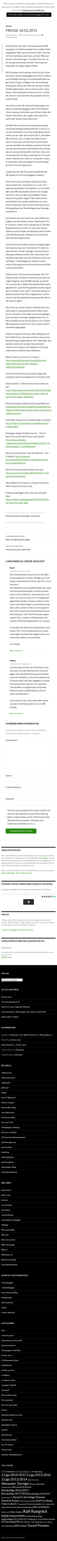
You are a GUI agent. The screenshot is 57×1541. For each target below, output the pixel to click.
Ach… (3, 1330)
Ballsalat (5, 1087)
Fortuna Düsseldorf (34, 1504)
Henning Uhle (7, 1045)
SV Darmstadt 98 (10, 1521)
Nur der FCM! (7, 1122)
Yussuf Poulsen (38, 1525)
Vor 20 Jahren (7, 1444)
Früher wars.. (7, 1355)
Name (9, 775)
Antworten (17, 651)
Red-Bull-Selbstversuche (11, 1415)
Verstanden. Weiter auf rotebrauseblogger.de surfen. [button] (29, 15)
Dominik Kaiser (10, 1500)
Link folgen (43, 858)
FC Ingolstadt (21, 1504)
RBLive (4, 1249)
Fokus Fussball (7, 1102)
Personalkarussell (9, 1395)
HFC (43, 1504)
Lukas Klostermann (9, 1507)
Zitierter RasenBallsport (11, 1454)
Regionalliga (37, 1516)
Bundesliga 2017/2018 (14, 1493)
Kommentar (12, 740)
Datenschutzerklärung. (33, 10)
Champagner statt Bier (11, 1350)
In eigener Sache (8, 1380)
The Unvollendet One (10, 1002)
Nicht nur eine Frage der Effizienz (15, 1007)
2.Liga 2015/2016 (38, 1475)
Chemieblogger (8, 1287)
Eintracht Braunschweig (28, 1501)
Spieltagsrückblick (9, 1425)
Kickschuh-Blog (8, 1117)
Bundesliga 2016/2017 (15, 1490)
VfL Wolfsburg (7, 1526)
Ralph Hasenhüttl (12, 1516)
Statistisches (6, 1435)
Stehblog (5, 1152)
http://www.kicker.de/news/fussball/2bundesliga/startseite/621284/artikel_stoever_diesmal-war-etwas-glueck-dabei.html (28, 393)
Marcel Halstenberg (25, 1507)
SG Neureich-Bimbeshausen (13, 1137)
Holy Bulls (5, 1210)
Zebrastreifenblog (9, 1172)
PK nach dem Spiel (9, 1405)
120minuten (6, 1073)
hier (32, 823)
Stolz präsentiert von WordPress (13, 1538)
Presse (9, 26)
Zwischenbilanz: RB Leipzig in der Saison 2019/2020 (23, 1012)
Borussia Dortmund (21, 1487)
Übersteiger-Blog (8, 1167)
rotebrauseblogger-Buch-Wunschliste (28, 871)
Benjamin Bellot (6, 1487)
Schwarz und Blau (9, 1132)
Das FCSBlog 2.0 (8, 1097)
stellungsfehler (7, 1157)
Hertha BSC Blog (8, 1107)
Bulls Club (5, 1195)
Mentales (20, 1050)
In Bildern (5, 1375)
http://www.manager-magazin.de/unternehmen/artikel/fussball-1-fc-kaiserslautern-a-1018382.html (28, 443)
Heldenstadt (6, 1297)
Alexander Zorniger (15, 1483)
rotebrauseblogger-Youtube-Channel (17, 930)
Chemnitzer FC (6, 1497)
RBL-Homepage (8, 1245)
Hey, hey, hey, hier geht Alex (18, 548)
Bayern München (37, 1484)
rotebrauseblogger (30, 35)
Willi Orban (20, 1525)
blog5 (3, 1092)
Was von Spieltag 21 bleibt (18, 538)
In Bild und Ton (7, 1370)
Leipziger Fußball (8, 1385)
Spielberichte (7, 1420)
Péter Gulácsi (16, 1512)
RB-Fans (5, 1235)
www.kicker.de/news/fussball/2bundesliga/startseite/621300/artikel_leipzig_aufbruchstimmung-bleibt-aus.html (28, 410)
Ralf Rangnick (35, 1511)
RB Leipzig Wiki (8, 1230)
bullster (4, 1200)
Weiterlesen (6, 957)
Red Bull (28, 1516)
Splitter (4, 1430)
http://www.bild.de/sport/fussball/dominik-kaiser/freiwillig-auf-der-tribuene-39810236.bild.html (26, 363)
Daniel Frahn (20, 1497)
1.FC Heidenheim (8, 1472)
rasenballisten (7, 1215)
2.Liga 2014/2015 (13, 1475)
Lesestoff (5, 1390)
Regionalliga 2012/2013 (12, 1519)
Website (10, 798)
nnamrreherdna (8, 1312)
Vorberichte (6, 1449)
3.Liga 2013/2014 (14, 1479)
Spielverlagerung (8, 1142)
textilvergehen (7, 1162)
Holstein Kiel (50, 1504)
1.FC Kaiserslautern (22, 1472)
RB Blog (4, 1225)
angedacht (5, 1082)
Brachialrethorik (8, 1345)
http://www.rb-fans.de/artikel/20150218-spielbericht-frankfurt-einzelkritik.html (27, 459)
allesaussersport (8, 1078)
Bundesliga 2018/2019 (39, 1493)
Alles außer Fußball (9, 1017)
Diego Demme (36, 1497)
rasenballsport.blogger (11, 1220)
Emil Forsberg (44, 1500)
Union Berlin (47, 1522)
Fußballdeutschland (10, 1360)
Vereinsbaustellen (9, 1440)
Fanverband (6, 1205)
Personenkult (7, 1400)
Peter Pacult (5, 1512)
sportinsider (6, 1147)
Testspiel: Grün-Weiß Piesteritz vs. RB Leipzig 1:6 (31, 1035)
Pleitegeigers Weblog (10, 1127)
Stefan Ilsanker (49, 1519)
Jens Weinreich (8, 1112)
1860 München (33, 1480)
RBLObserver (7, 1254)
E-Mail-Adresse (14, 787)
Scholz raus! (6, 997)
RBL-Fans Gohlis (8, 1240)
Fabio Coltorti (9, 1503)
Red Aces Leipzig (8, 1259)
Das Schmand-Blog (9, 1292)
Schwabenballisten (9, 1264)
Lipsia (3, 1307)
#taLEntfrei (6, 1190)
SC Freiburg (29, 1519)
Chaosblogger (7, 1282)
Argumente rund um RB (11, 1340)
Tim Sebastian (37, 1522)
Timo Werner (25, 1522)
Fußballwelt (6, 1365)
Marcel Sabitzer (41, 1507)
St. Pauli (38, 1519)
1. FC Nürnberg (36, 1472)
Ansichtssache (7, 1335)
